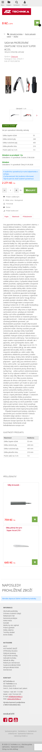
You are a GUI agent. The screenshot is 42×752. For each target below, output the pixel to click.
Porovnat (9, 204)
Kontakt (6, 623)
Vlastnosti (15, 216)
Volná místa (7, 620)
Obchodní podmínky (10, 611)
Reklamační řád (8, 616)
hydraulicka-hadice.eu (25, 733)
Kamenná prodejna (10, 618)
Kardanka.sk (32, 731)
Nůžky (16, 36)
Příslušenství (27, 216)
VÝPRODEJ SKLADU (10, 651)
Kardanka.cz (22, 731)
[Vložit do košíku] (35, 519)
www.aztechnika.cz (14, 699)
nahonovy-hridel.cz (21, 736)
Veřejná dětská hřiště (11, 667)
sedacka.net (12, 733)
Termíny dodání (9, 632)
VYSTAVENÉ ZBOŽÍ (10, 648)
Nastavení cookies (17, 747)
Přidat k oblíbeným (12, 197)
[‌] (37, 115)
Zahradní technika (16, 34)
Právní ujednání (8, 628)
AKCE (5, 646)
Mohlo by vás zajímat (11, 625)
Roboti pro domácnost (11, 663)
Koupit (32, 190)
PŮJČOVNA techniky (10, 656)
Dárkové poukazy (9, 653)
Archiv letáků (8, 635)
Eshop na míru (7, 749)
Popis (6, 216)
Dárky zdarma (8, 630)
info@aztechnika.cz (15, 696)
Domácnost (7, 670)
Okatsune (14, 56)
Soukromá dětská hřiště (12, 665)
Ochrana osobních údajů (12, 613)
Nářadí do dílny (8, 660)
